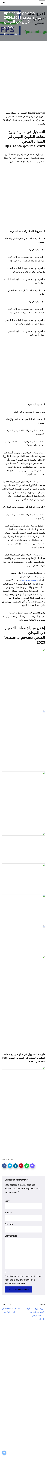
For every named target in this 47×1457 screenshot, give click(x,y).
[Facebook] (4, 1165)
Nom (7, 1201)
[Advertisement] (23, 80)
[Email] (32, 1165)
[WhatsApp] (26, 1165)
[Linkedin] (15, 1165)
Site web (9, 1224)
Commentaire (11, 1236)
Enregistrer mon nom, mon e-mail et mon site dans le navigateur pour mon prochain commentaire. (23, 1279)
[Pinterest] (21, 1165)
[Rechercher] (4, 3)
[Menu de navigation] (42, 3)
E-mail (8, 1213)
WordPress (26, 1454)
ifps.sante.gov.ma (29, 580)
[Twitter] (10, 1165)
